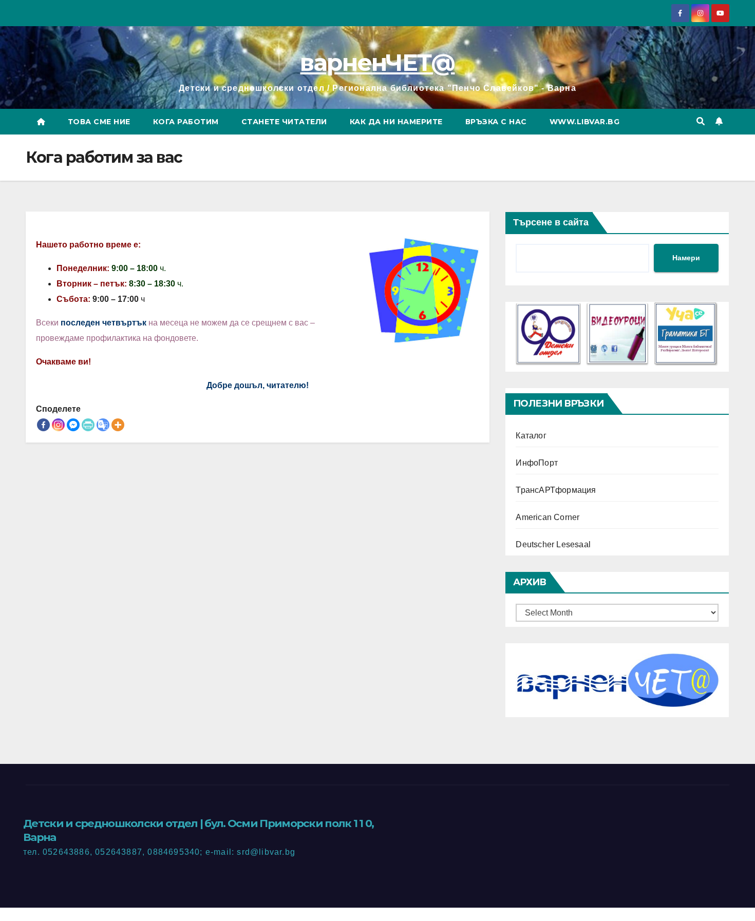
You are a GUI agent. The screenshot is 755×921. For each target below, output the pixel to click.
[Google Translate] (103, 424)
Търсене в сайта (551, 222)
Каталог (531, 435)
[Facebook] (43, 424)
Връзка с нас (496, 121)
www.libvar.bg (585, 121)
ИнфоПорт (537, 462)
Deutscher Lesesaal (553, 544)
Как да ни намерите (396, 121)
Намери (686, 258)
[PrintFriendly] (88, 424)
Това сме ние (99, 121)
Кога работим (186, 121)
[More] (117, 424)
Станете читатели (284, 121)
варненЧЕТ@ (377, 62)
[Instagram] (58, 424)
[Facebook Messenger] (73, 424)
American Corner (547, 517)
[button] (700, 121)
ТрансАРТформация (556, 490)
